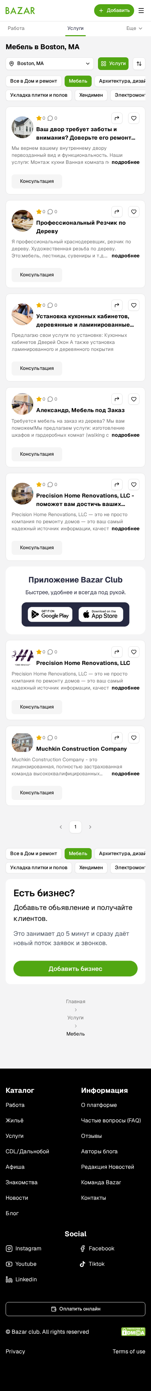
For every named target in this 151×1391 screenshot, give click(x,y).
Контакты (93, 1197)
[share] (117, 118)
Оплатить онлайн (79, 1309)
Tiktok (97, 1264)
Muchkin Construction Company (81, 748)
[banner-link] (75, 600)
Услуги (75, 28)
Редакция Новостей (107, 1167)
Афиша (15, 1167)
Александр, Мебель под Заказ (80, 410)
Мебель (78, 81)
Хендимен (91, 95)
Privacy (15, 1351)
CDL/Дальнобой (27, 1151)
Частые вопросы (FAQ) (111, 1120)
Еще (131, 28)
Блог (12, 1213)
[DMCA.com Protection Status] (133, 1331)
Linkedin (26, 1279)
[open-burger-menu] (141, 10)
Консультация (37, 181)
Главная (75, 1001)
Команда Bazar (101, 1182)
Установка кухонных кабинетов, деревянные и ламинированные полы (83, 325)
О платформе (99, 1105)
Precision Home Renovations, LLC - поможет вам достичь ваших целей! (85, 504)
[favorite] (133, 118)
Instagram (28, 1248)
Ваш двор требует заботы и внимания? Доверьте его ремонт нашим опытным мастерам (83, 138)
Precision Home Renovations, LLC (83, 663)
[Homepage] (20, 10)
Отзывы (91, 1136)
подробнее (125, 162)
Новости (17, 1197)
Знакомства (22, 1182)
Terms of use (129, 1351)
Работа (16, 28)
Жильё (15, 1120)
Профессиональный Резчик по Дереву (81, 227)
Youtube (26, 1264)
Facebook (101, 1248)
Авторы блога (99, 1151)
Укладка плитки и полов (38, 95)
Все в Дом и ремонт (33, 81)
